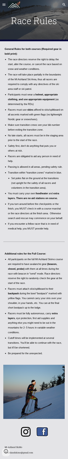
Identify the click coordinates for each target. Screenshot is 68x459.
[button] (4, 4)
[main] (34, 21)
